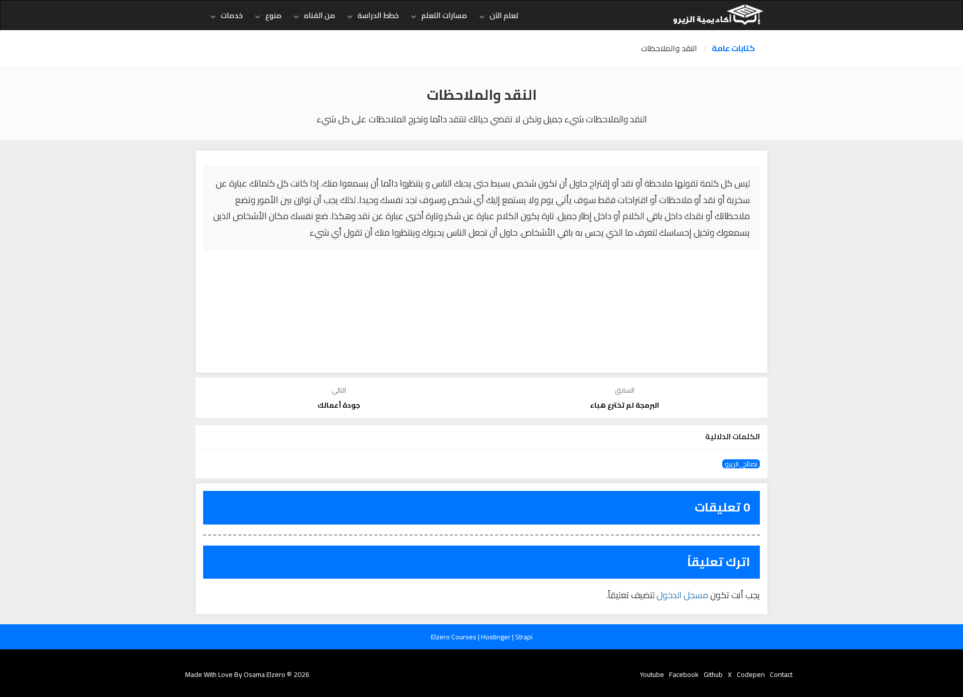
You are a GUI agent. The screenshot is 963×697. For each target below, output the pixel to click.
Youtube (652, 674)
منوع (273, 15)
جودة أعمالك (338, 405)
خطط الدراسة (378, 15)
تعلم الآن (504, 15)
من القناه (319, 15)
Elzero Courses (454, 636)
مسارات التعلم (444, 15)
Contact (781, 674)
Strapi (524, 636)
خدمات (232, 15)
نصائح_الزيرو (741, 464)
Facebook (684, 674)
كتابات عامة (733, 48)
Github (713, 674)
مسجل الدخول (682, 595)
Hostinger (496, 636)
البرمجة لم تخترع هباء (624, 405)
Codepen (751, 674)
